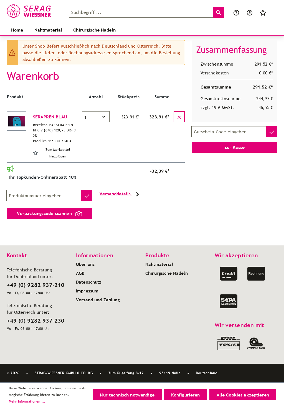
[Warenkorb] (273, 12)
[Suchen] (218, 12)
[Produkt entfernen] (179, 116)
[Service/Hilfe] (236, 12)
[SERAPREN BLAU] (16, 121)
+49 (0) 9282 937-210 (35, 285)
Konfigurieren (185, 395)
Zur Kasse (234, 147)
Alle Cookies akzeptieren (243, 395)
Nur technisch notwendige (127, 395)
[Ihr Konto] (249, 12)
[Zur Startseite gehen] (34, 11)
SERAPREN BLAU (50, 117)
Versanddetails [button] (116, 194)
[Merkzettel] (262, 12)
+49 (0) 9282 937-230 (35, 320)
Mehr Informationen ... (27, 401)
